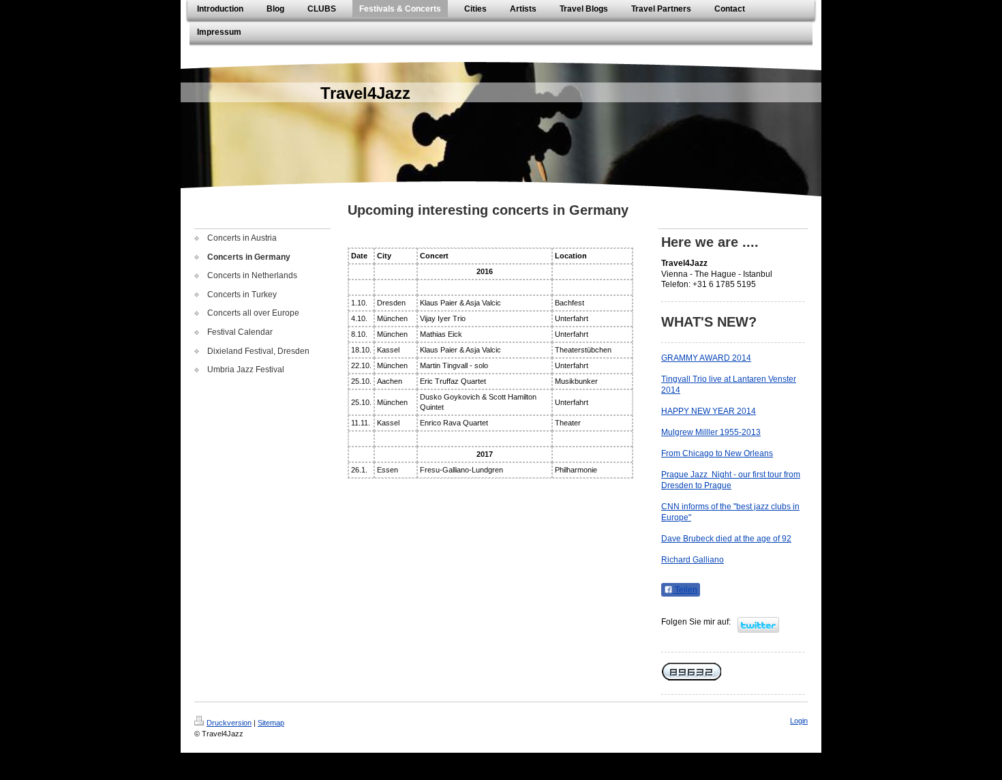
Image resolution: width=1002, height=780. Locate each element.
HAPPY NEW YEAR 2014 (708, 411)
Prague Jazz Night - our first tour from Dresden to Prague (730, 480)
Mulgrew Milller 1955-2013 (711, 432)
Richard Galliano (692, 560)
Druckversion (229, 723)
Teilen (685, 590)
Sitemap (271, 723)
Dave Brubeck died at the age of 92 (726, 538)
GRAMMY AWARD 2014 (706, 358)
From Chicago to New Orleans (717, 453)
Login (799, 721)
